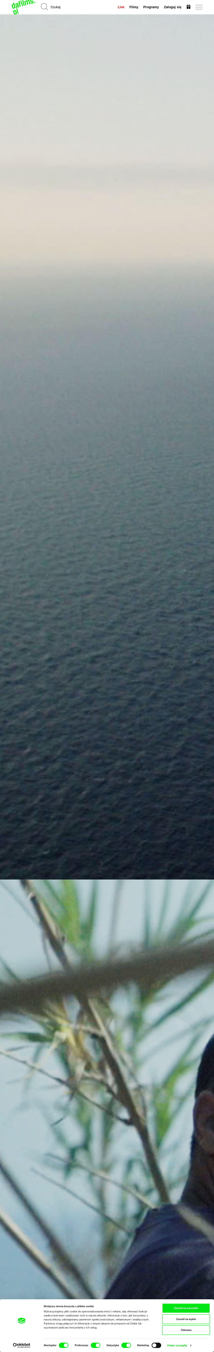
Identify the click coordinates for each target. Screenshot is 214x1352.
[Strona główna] (24, 7)
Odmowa (186, 1330)
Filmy (133, 7)
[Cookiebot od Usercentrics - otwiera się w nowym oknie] (21, 1345)
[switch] (95, 1345)
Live (121, 7)
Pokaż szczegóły (177, 1345)
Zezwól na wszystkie (186, 1308)
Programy (151, 7)
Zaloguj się (172, 7)
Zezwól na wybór (186, 1319)
